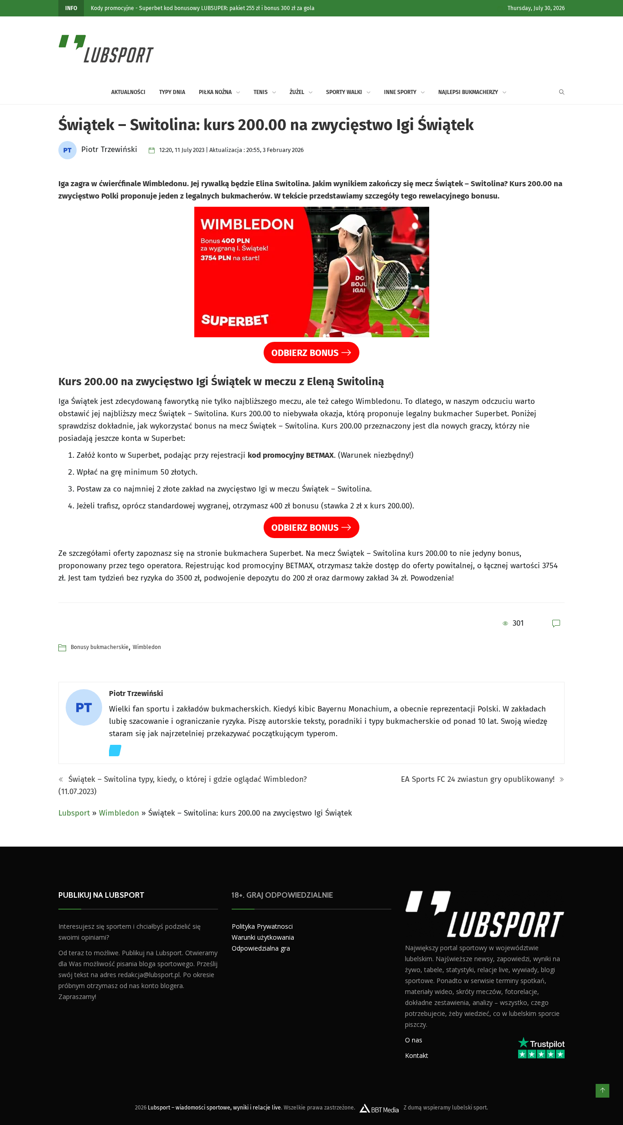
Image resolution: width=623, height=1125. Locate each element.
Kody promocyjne (112, 8)
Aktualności (128, 92)
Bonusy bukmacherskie (100, 647)
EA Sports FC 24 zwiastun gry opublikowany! (479, 779)
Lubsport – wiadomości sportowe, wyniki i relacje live (214, 1107)
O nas (413, 1039)
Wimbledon (147, 647)
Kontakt (416, 1055)
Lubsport (74, 813)
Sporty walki (344, 92)
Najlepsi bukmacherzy (468, 92)
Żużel (297, 92)
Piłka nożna (215, 92)
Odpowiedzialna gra (261, 948)
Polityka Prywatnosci (262, 926)
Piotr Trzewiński (136, 693)
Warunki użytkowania (263, 937)
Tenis (261, 92)
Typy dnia (172, 92)
